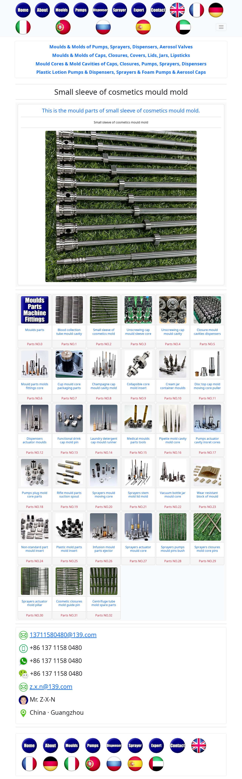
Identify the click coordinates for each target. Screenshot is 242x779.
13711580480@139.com (63, 635)
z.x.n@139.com (51, 686)
